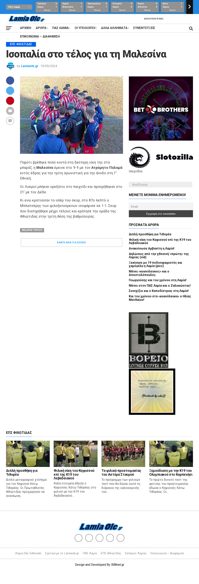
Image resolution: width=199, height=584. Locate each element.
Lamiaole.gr (29, 66)
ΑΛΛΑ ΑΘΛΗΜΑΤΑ (114, 28)
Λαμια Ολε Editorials (28, 553)
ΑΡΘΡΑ (41, 28)
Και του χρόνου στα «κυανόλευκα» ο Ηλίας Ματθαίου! (160, 298)
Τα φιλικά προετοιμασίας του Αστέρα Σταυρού (121, 472)
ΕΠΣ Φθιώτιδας (111, 553)
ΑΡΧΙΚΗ (25, 28)
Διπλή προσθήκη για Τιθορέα (150, 234)
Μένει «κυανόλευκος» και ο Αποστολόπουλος (149, 273)
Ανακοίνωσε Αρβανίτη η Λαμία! (151, 248)
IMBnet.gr (117, 564)
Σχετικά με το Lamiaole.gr (62, 553)
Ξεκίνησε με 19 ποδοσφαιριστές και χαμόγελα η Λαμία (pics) (155, 264)
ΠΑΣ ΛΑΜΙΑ (60, 28)
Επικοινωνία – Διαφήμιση (40, 36)
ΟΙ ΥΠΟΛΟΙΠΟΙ (85, 28)
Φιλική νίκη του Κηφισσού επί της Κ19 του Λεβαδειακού (160, 241)
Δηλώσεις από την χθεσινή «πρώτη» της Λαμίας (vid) (159, 255)
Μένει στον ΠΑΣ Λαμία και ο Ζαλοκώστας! (160, 285)
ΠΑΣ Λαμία (90, 553)
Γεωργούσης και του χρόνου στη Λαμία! (157, 280)
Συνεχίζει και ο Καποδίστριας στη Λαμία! (159, 291)
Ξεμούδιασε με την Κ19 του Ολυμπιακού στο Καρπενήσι (171, 472)
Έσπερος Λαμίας (136, 553)
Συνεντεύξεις (144, 28)
